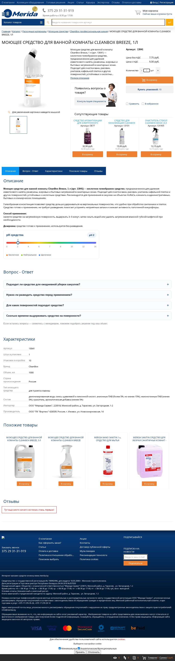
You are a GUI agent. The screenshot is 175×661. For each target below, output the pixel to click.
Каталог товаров (12, 22)
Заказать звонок (10, 547)
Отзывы (116, 2)
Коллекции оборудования (30, 2)
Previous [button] (75, 138)
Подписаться (135, 563)
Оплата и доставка (131, 2)
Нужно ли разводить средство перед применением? (39, 294)
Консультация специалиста (91, 101)
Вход (155, 2)
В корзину (151, 79)
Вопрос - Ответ (30, 171)
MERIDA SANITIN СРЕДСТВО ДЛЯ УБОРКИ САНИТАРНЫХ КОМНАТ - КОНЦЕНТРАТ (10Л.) (149, 440)
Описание (10, 171)
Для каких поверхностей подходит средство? (35, 305)
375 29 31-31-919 (61, 10)
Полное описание (79, 77)
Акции (71, 2)
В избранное (151, 103)
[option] (88, 138)
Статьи (80, 2)
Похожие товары (78, 171)
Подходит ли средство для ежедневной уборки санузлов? (43, 284)
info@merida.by (9, 610)
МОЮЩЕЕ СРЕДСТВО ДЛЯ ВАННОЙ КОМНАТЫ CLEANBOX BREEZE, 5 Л (24, 439)
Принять (80, 652)
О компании (8, 2)
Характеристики (53, 171)
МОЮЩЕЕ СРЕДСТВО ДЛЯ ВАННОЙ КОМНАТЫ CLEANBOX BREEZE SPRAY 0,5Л (66, 440)
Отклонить (94, 652)
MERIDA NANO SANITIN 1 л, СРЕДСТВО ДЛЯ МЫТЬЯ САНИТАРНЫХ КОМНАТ (107, 440)
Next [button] (168, 138)
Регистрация (166, 2)
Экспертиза (103, 2)
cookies (121, 639)
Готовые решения (55, 2)
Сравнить (134, 103)
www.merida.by (42, 575)
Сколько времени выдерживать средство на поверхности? (43, 315)
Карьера (90, 2)
